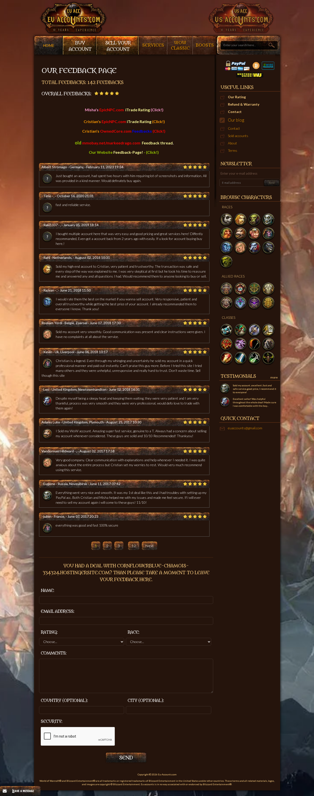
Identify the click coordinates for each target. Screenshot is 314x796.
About (232, 143)
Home (48, 45)
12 (133, 545)
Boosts (205, 45)
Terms (232, 150)
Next (149, 545)
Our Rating (237, 97)
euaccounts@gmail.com (245, 428)
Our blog (236, 120)
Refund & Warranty (243, 104)
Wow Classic (180, 46)
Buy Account (80, 46)
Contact (235, 112)
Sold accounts (238, 136)
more (274, 377)
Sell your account (118, 46)
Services (153, 45)
